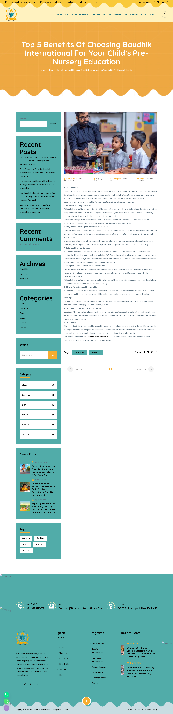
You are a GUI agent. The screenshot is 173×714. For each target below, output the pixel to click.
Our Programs (81, 14)
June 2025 (24, 269)
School (23, 318)
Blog (152, 14)
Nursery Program (99, 666)
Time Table (95, 14)
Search (23, 118)
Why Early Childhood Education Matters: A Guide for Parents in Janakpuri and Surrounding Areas (38, 161)
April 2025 (24, 278)
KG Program (97, 672)
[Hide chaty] (6, 708)
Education (24, 308)
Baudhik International (73, 180)
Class (22, 303)
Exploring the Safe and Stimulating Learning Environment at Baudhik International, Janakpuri (35, 208)
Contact (144, 14)
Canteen (26, 538)
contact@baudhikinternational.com (59, 2)
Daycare (117, 14)
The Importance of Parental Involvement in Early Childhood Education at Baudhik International (37, 185)
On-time (40, 538)
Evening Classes (131, 14)
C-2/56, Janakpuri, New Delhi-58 (21, 2)
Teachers (141, 180)
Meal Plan (107, 14)
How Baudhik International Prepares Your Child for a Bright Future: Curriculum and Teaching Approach (38, 196)
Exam (125, 179)
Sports (25, 544)
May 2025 (23, 274)
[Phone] (6, 695)
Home (59, 14)
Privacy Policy (151, 709)
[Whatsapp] (6, 701)
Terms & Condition (135, 709)
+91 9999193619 (90, 2)
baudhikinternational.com (96, 336)
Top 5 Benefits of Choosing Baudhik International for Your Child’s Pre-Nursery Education (37, 173)
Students (113, 180)
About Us (69, 14)
